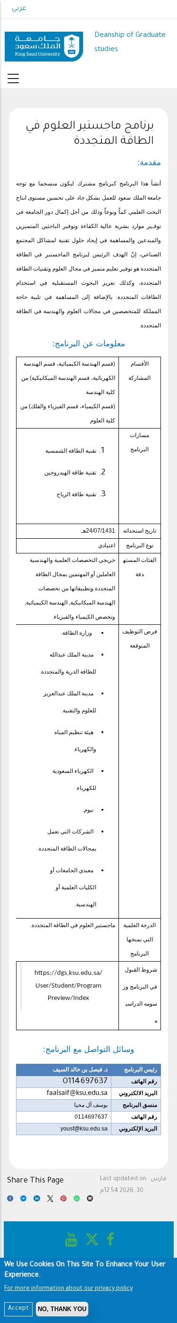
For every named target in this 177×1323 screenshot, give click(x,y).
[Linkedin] (37, 1201)
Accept (18, 1308)
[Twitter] (50, 1201)
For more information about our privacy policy (68, 1289)
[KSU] (44, 43)
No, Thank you (62, 1309)
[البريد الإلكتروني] (90, 1201)
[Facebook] (10, 1201)
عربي (19, 9)
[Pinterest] (63, 1201)
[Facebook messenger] (23, 1201)
